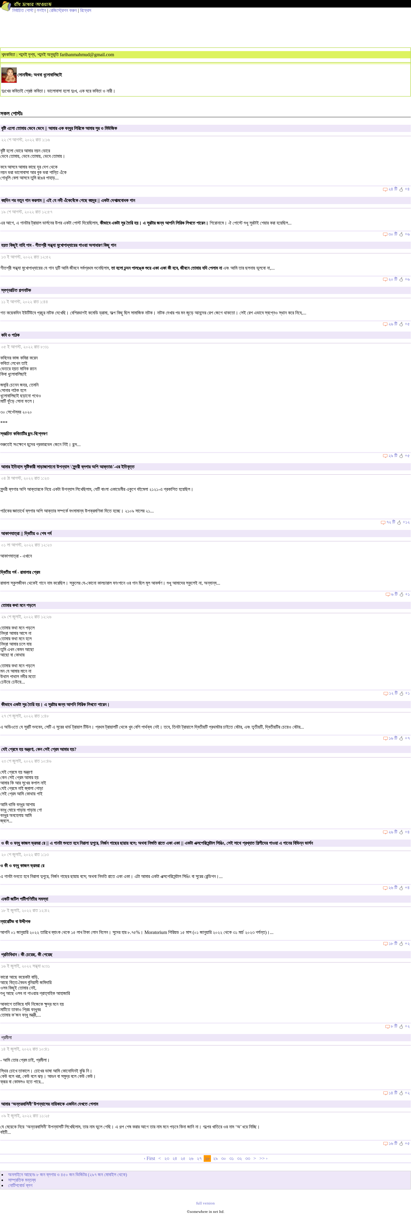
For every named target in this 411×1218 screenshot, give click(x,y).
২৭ (199, 1158)
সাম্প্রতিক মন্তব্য (22, 1180)
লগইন (41, 10)
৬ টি (394, 594)
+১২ (406, 522)
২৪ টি (392, 188)
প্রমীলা (6, 1037)
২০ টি (392, 279)
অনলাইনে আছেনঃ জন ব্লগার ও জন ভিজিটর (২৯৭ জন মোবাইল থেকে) (67, 1174)
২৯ (215, 1158)
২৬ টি (392, 323)
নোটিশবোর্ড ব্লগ (20, 1185)
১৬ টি (393, 738)
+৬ (407, 234)
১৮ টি (393, 943)
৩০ (223, 1158)
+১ (407, 594)
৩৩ (247, 1158)
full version (205, 1203)
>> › (263, 1158)
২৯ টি (392, 455)
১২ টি (393, 693)
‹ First (149, 1158)
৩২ (239, 1158)
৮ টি (394, 1026)
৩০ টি (392, 234)
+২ (407, 943)
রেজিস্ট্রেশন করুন (63, 10)
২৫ (183, 1158)
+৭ (407, 738)
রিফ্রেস (85, 10)
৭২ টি (390, 522)
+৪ (407, 188)
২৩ (166, 1158)
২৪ (174, 1158)
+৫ (407, 323)
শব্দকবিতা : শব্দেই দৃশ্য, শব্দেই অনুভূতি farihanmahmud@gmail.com (58, 54)
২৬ (191, 1158)
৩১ (231, 1158)
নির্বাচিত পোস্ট (22, 10)
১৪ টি (393, 1092)
